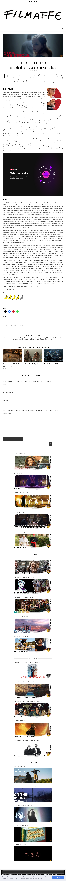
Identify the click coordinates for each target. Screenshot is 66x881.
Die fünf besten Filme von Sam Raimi (24, 682)
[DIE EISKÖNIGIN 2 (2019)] (33, 625)
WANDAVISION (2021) (20, 453)
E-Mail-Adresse (8, 392)
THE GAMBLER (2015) (51, 364)
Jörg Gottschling (10, 329)
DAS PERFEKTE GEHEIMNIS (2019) (23, 597)
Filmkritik (6, 325)
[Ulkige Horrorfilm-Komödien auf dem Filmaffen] (33, 671)
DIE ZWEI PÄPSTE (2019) (21, 532)
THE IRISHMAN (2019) (20, 512)
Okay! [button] (58, 877)
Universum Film (22, 325)
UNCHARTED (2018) (19, 766)
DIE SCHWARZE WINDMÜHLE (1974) (24, 577)
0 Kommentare (59, 329)
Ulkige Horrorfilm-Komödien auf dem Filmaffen (27, 662)
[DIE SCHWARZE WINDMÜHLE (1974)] (33, 586)
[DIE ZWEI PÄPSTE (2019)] (33, 541)
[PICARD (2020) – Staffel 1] (33, 502)
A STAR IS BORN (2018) (31, 364)
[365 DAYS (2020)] (33, 482)
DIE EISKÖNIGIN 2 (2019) (21, 616)
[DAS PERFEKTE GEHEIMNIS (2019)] (33, 606)
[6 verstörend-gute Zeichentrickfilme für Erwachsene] (33, 710)
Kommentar (7, 413)
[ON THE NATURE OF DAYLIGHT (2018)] (33, 795)
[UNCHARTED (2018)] (33, 775)
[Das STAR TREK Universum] (33, 730)
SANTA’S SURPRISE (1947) (21, 825)
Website (5, 400)
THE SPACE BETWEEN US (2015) (23, 805)
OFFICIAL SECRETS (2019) (21, 558)
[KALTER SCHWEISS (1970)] (33, 645)
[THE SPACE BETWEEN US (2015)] (33, 814)
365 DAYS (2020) (18, 473)
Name (5, 384)
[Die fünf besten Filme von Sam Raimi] (33, 691)
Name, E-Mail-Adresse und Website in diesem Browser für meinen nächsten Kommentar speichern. (30, 410)
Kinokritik (29, 60)
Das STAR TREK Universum (21, 721)
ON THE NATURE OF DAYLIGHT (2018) (25, 786)
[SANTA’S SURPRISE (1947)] (33, 834)
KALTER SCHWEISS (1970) (21, 636)
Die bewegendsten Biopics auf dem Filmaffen (26, 740)
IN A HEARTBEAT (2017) (20, 844)
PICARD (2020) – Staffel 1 (21, 493)
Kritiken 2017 (14, 325)
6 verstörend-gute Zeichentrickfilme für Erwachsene (28, 701)
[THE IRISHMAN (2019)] (33, 521)
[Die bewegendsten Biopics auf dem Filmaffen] (33, 749)
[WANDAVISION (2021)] (33, 462)
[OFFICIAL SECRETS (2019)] (33, 567)
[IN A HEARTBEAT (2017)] (33, 853)
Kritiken (37, 60)
